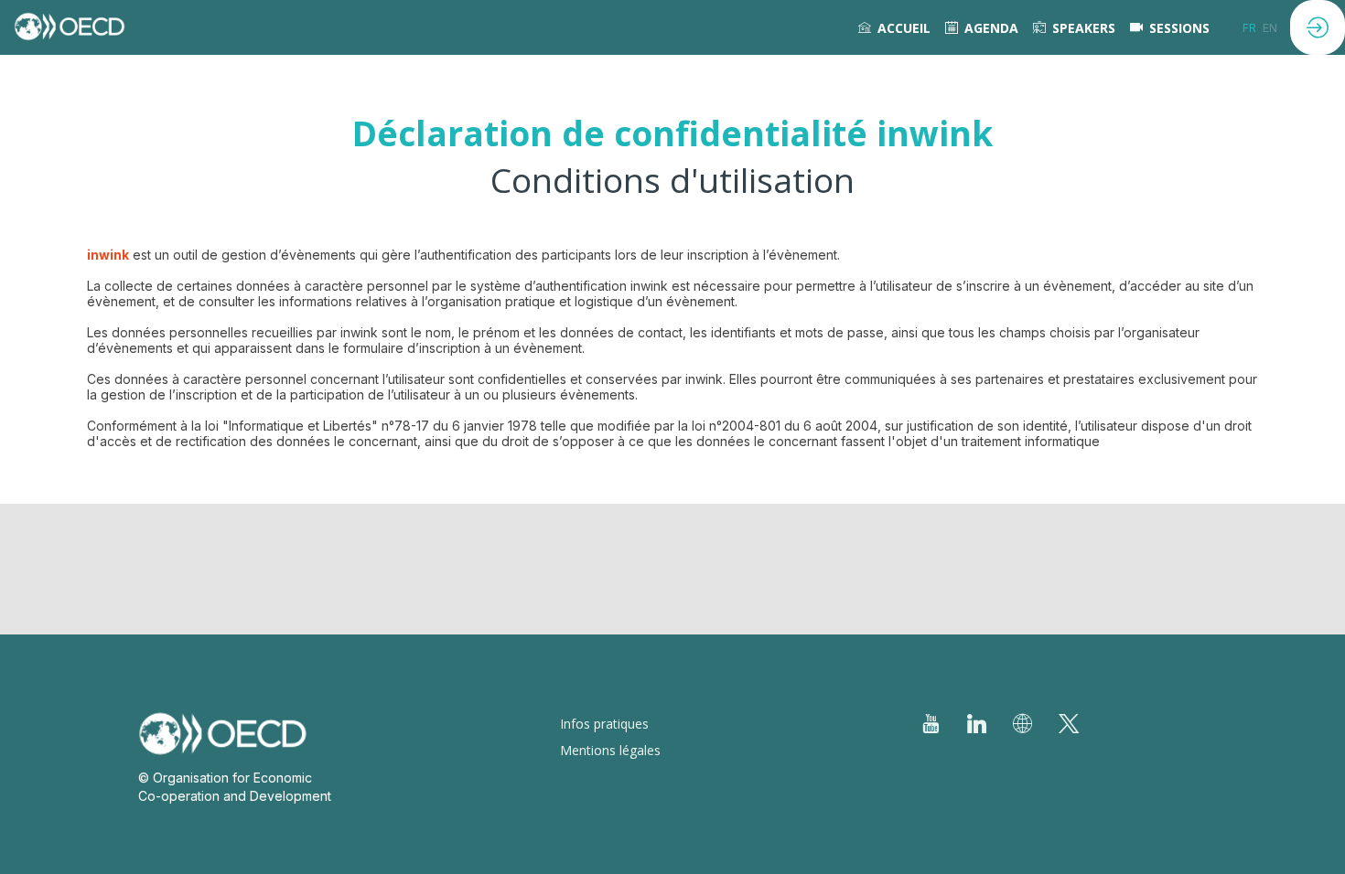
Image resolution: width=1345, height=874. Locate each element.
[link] (894, 27)
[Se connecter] (1317, 27)
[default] (1170, 27)
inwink (108, 254)
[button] (1249, 27)
